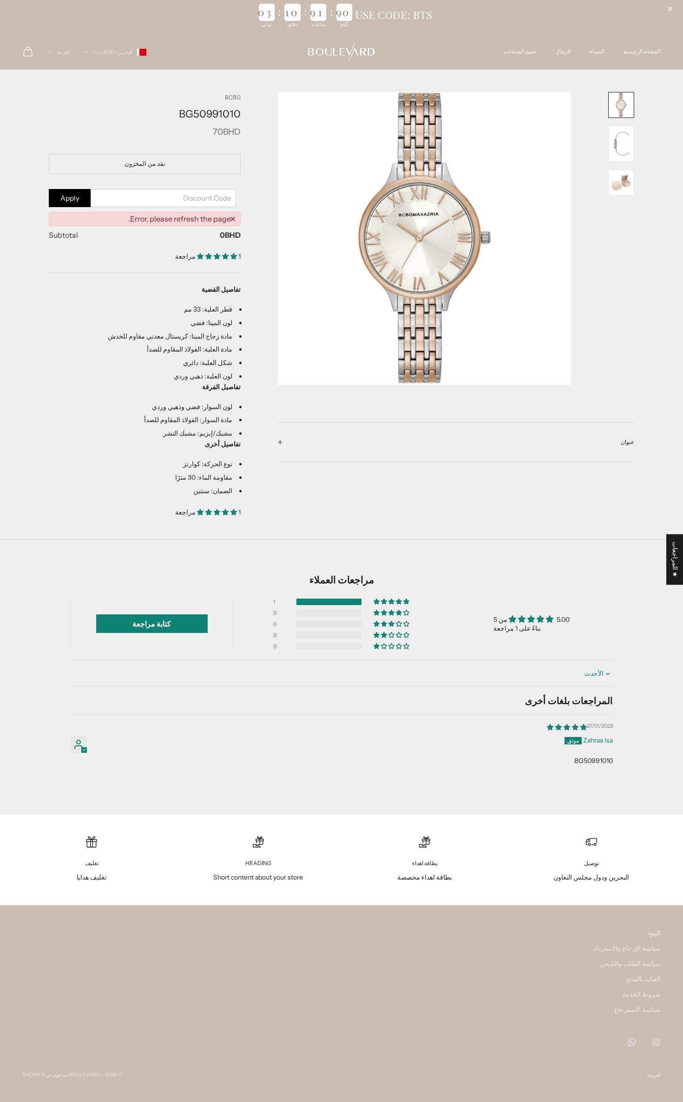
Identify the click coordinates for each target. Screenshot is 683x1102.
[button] (671, 9)
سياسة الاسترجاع (637, 1009)
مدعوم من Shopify (45, 1074)
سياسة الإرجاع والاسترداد (627, 948)
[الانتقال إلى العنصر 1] (621, 105)
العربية (63, 52)
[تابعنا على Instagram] (656, 1042)
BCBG (233, 97)
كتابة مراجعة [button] (151, 623)
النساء (597, 51)
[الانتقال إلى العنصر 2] (621, 143)
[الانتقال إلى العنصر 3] (621, 183)
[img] (567, 727)
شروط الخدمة (641, 994)
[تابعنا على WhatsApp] (632, 1042)
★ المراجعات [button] (675, 559)
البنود (654, 933)
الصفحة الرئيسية (642, 51)
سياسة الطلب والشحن (630, 963)
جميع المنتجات (520, 51)
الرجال (563, 51)
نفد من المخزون (145, 163)
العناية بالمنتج (643, 979)
